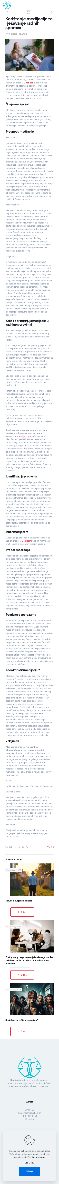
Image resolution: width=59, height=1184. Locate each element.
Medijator (23, 436)
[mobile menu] (54, 5)
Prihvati (29, 1171)
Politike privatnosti (36, 1157)
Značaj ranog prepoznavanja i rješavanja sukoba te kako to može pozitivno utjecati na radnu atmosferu (29, 960)
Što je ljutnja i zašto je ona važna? (21, 1020)
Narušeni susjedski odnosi (18, 900)
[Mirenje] (6, 5)
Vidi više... (29, 1163)
